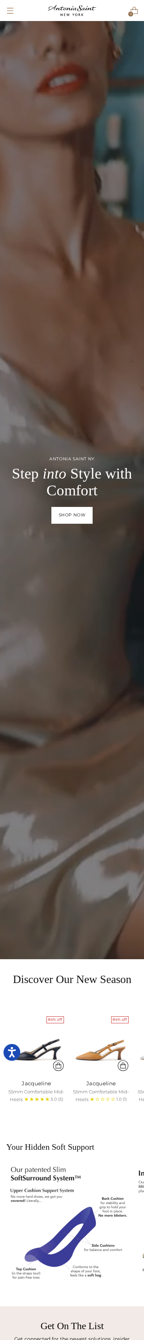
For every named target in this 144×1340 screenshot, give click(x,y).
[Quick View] (58, 1065)
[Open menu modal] (10, 11)
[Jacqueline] (36, 1043)
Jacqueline (36, 1083)
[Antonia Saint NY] (72, 10)
